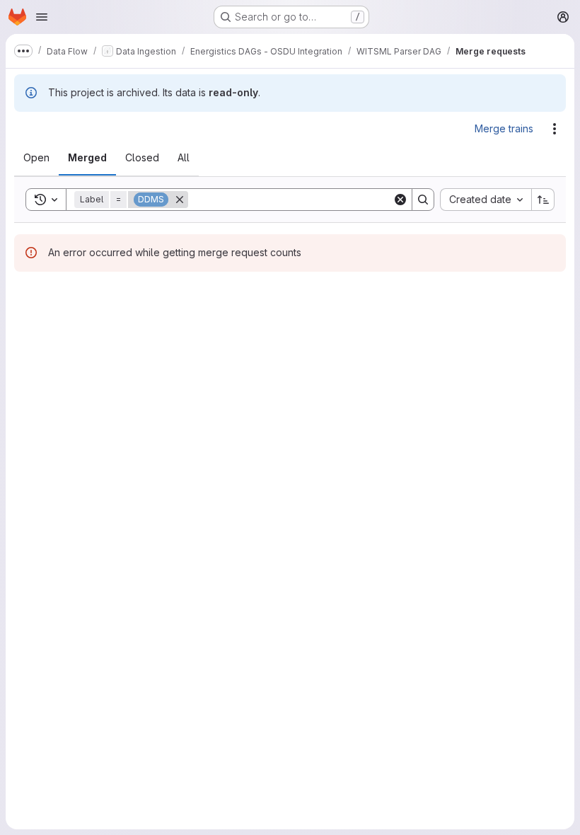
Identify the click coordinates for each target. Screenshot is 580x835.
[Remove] (179, 199)
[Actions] (554, 128)
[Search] (423, 199)
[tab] (36, 157)
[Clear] (400, 199)
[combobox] (485, 199)
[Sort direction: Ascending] (543, 199)
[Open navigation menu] (41, 17)
